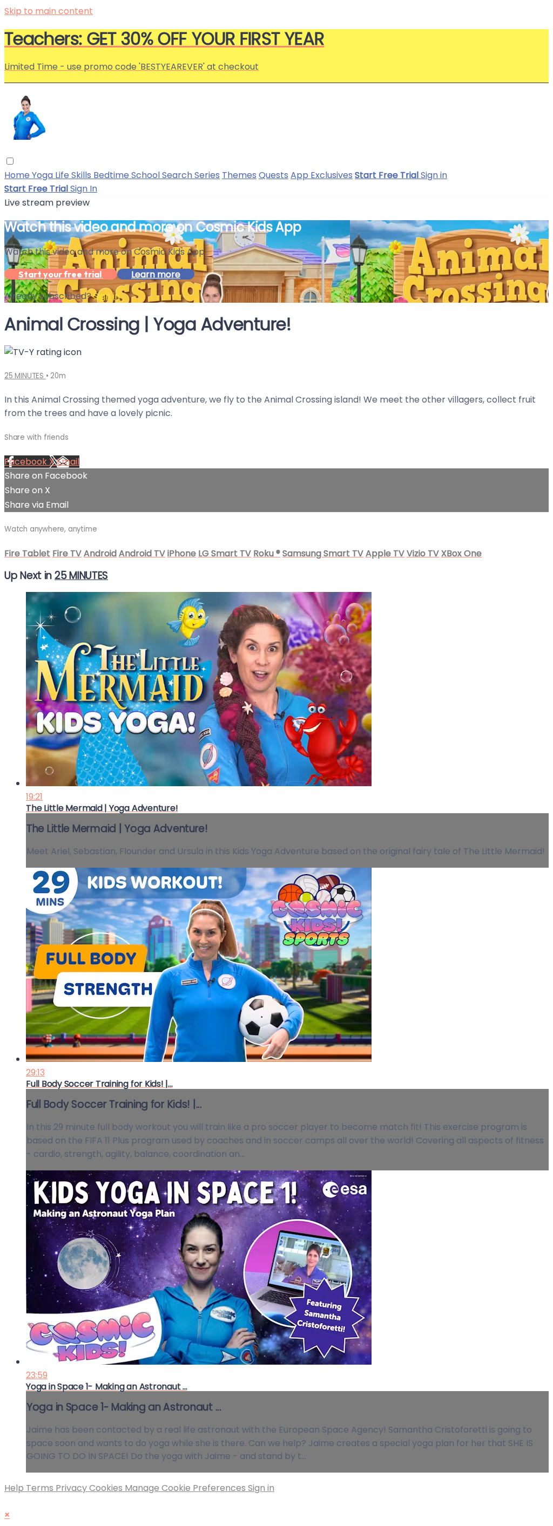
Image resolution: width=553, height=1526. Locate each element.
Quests (273, 175)
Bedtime (112, 175)
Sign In (83, 188)
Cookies (107, 1488)
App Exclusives (322, 175)
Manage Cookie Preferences (186, 1488)
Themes (239, 175)
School (146, 175)
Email (68, 461)
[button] (10, 161)
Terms (41, 1488)
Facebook (26, 461)
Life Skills (74, 175)
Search (178, 175)
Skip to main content (48, 11)
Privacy (72, 1488)
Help (15, 1488)
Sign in (434, 175)
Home (18, 175)
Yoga (43, 175)
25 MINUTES (25, 376)
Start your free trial (60, 274)
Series (207, 175)
